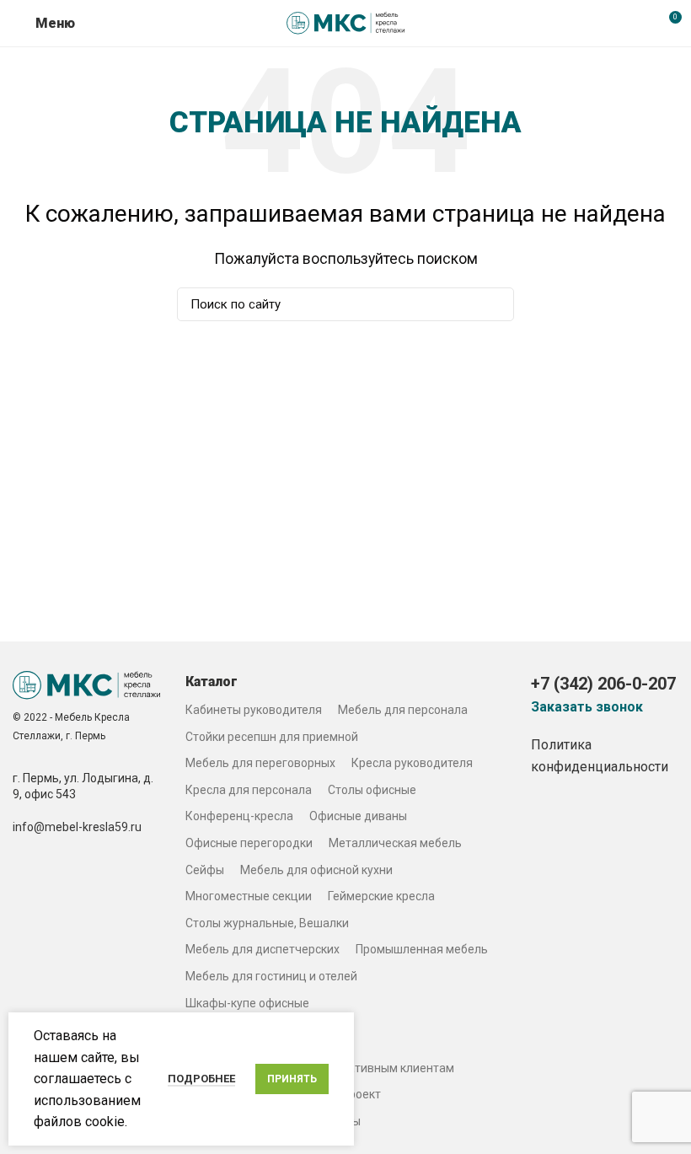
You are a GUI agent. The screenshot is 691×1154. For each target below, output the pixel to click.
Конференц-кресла (239, 816)
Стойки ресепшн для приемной (271, 736)
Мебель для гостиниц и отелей (271, 976)
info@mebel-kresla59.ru (77, 827)
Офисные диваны (358, 816)
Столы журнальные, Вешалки (267, 923)
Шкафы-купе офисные (247, 1003)
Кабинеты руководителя (253, 710)
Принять (292, 1079)
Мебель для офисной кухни (316, 870)
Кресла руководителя (412, 763)
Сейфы (204, 870)
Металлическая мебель (395, 843)
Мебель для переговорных (260, 763)
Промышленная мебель (422, 949)
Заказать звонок (587, 707)
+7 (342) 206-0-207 (603, 684)
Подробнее (201, 1078)
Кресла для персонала (248, 790)
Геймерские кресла (381, 896)
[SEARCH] (491, 304)
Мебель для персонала (403, 710)
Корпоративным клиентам (380, 1068)
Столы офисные (372, 790)
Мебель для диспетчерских (262, 949)
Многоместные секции (248, 896)
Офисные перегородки (249, 843)
